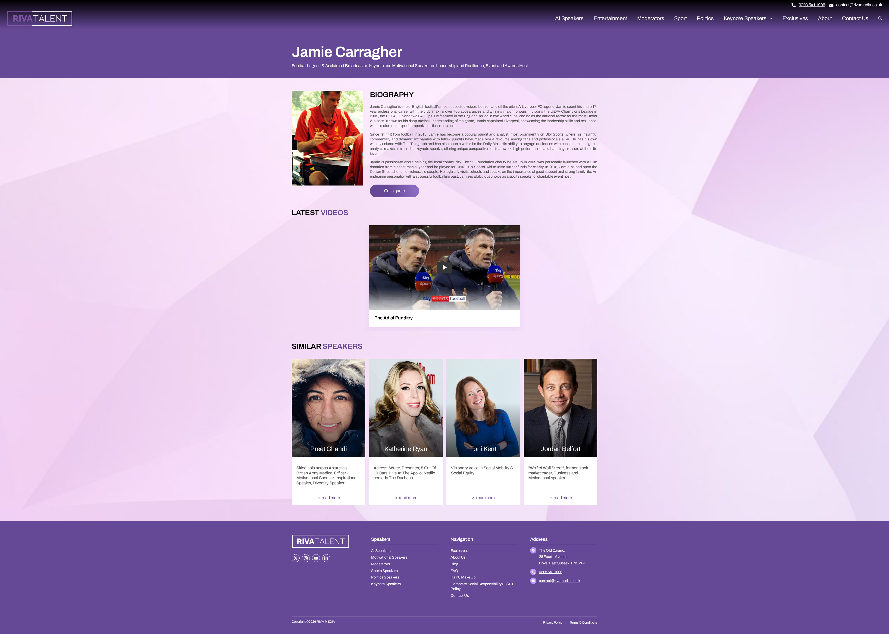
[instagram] (306, 558)
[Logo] (40, 12)
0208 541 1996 (812, 5)
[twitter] (296, 558)
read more (331, 497)
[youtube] (316, 558)
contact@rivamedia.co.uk (859, 5)
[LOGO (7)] (321, 535)
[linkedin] (326, 558)
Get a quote (394, 191)
